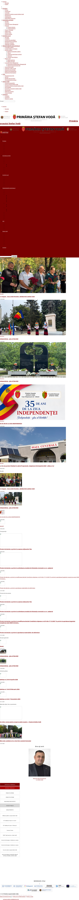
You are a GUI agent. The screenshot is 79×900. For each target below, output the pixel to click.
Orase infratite (8, 93)
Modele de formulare (10, 78)
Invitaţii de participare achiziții (14, 54)
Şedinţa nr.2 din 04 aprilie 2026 (9, 679)
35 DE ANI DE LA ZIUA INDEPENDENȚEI (11, 423)
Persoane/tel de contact (10, 80)
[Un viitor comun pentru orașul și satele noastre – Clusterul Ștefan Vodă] (11, 719)
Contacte (5, 94)
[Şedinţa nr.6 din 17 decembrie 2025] (3, 696)
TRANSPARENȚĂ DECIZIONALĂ (11, 46)
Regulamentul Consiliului (11, 41)
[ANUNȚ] (2, 523)
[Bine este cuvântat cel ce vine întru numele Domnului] (11, 738)
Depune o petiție (9, 99)
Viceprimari (7, 11)
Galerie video (8, 32)
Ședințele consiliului (9, 44)
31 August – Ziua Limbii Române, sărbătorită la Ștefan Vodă (17, 296)
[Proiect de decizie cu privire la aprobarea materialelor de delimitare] (2, 585)
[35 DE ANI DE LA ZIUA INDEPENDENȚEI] (32, 419)
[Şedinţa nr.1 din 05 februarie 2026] (3, 686)
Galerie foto (8, 31)
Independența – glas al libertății (9, 339)
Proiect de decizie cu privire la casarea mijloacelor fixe (16, 549)
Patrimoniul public (9, 67)
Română (4, 1)
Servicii (6, 77)
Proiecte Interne (11, 27)
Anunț (2, 646)
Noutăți (7, 21)
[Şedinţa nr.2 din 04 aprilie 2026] (3, 677)
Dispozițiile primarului (10, 18)
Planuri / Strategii (9, 30)
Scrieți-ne (7, 97)
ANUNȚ (2, 526)
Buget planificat (11, 60)
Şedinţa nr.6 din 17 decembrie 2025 (10, 699)
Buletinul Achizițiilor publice (14, 51)
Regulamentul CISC (9, 75)
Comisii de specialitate (10, 40)
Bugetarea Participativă (10, 72)
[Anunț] (3, 643)
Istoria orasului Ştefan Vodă (11, 84)
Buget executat (11, 61)
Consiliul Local (6, 36)
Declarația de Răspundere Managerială (16, 64)
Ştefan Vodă (5, 81)
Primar (6, 10)
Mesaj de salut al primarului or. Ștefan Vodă (39, 779)
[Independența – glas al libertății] (33, 335)
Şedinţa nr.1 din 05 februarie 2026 (10, 689)
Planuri (9, 53)
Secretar (7, 37)
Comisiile (7, 13)
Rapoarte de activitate (10, 70)
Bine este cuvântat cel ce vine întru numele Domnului (15, 741)
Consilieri (7, 38)
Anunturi (7, 23)
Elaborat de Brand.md (5, 896)
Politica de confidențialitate (19, 896)
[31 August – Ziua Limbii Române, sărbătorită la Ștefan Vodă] (33, 292)
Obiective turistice (9, 91)
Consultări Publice (9, 47)
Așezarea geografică (10, 83)
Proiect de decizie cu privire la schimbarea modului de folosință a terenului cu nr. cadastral (26, 568)
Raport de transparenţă (10, 71)
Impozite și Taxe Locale (10, 68)
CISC (3, 74)
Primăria (4, 8)
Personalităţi (8, 87)
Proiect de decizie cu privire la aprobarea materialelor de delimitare (17, 588)
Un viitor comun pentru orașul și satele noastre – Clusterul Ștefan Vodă (20, 722)
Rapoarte (9, 56)
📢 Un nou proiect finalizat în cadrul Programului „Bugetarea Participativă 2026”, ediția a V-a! (27, 466)
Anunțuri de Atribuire (12, 57)
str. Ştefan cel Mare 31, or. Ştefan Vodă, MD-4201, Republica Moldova (16, 895)
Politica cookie (29, 896)
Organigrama (8, 17)
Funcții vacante (8, 34)
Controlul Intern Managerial (11, 24)
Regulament (8, 15)
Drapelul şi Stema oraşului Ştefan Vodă (14, 86)
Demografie (8, 90)
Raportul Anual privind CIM (13, 65)
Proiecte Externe (11, 28)
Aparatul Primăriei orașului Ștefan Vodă (14, 14)
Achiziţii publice (8, 50)
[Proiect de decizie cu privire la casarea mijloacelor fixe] (11, 546)
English (6, 4)
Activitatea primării (7, 20)
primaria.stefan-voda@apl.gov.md (11, 899)
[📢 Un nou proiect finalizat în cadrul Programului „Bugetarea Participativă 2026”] (33, 462)
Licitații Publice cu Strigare (11, 48)
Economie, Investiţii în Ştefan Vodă (13, 88)
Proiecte (7, 25)
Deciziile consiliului (9, 43)
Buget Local (7, 58)
